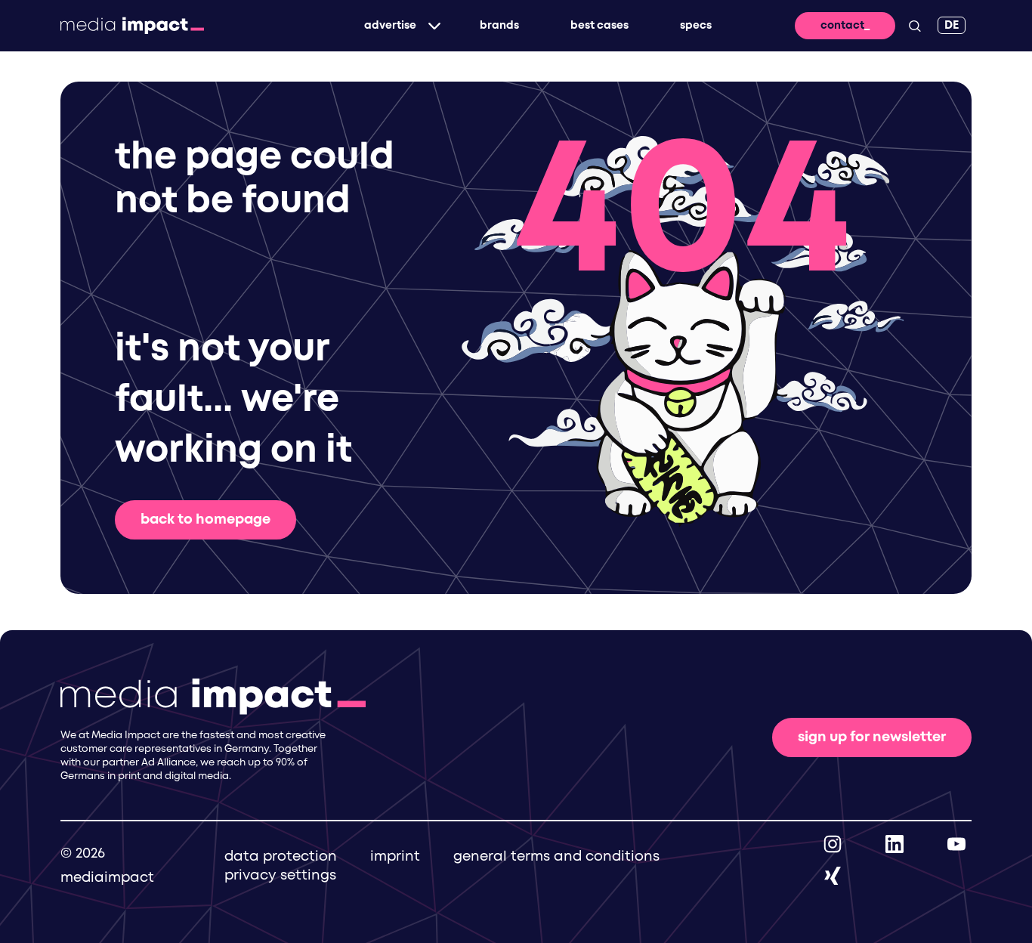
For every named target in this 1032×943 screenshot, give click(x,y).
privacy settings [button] (280, 876)
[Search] (914, 25)
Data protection (280, 857)
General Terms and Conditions (556, 857)
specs (696, 25)
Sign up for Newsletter (872, 737)
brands (499, 25)
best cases (599, 25)
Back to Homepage (205, 520)
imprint (395, 857)
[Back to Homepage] (132, 25)
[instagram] (832, 844)
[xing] (832, 876)
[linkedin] (894, 844)
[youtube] (956, 844)
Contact (842, 25)
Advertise (390, 25)
